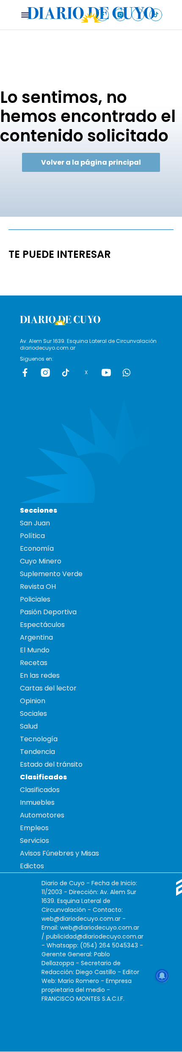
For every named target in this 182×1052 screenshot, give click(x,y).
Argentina (36, 637)
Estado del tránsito (51, 764)
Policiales (35, 599)
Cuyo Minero (40, 561)
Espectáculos (42, 625)
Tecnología (39, 739)
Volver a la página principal (91, 162)
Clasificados (40, 790)
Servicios (34, 840)
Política (32, 536)
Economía (37, 548)
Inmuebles (37, 802)
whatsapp (126, 372)
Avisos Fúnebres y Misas (59, 853)
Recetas (33, 663)
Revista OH (38, 586)
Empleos (34, 828)
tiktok (66, 372)
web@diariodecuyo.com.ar (81, 918)
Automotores (42, 815)
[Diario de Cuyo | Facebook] (102, 14)
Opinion (32, 701)
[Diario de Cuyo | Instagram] (120, 14)
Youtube (106, 372)
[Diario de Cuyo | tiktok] (156, 14)
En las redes (40, 675)
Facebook (25, 372)
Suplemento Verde (51, 574)
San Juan (35, 523)
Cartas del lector (48, 688)
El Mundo (35, 650)
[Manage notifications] (162, 976)
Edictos (32, 866)
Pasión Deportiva (48, 612)
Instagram (45, 372)
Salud (29, 726)
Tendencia (37, 752)
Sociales (33, 713)
